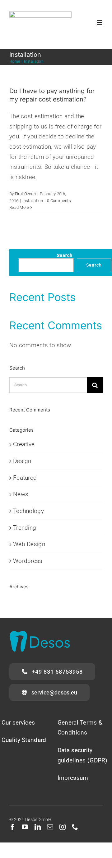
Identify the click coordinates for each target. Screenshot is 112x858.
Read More (19, 207)
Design (22, 461)
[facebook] (12, 827)
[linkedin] (38, 827)
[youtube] (25, 827)
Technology (28, 510)
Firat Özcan (25, 193)
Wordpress (28, 560)
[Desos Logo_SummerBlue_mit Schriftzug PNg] (40, 14)
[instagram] (62, 827)
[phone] (75, 827)
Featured (25, 477)
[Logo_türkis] (39, 633)
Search (64, 255)
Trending (24, 527)
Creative (24, 444)
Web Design (29, 544)
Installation (32, 200)
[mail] (50, 827)
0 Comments (59, 200)
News (20, 494)
